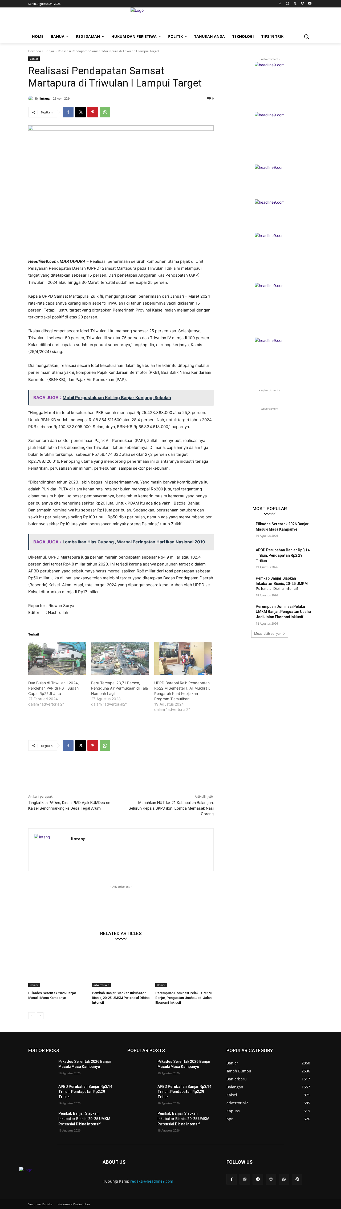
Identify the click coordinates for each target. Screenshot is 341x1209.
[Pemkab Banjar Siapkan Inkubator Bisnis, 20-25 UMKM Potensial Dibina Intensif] (121, 966)
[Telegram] (258, 1179)
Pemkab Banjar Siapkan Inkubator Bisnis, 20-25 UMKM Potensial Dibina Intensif (120, 998)
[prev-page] (31, 1015)
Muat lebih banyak (267, 633)
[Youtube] (310, 4)
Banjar (49, 51)
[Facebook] (280, 4)
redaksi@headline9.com (151, 1181)
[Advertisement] (125, 771)
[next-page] (40, 1015)
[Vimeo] (302, 4)
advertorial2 (101, 985)
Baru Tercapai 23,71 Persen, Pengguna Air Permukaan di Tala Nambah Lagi (119, 688)
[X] (295, 4)
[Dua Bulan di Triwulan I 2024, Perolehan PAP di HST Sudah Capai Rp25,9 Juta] (57, 658)
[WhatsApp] (105, 112)
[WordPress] (297, 1179)
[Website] (271, 1179)
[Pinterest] (92, 112)
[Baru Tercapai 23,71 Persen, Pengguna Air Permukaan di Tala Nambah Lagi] (120, 658)
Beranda (34, 51)
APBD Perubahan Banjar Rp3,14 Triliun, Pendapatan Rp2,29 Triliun (283, 555)
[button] (306, 36)
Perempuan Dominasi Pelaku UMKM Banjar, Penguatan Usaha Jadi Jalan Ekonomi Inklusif (183, 998)
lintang (44, 98)
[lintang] (31, 98)
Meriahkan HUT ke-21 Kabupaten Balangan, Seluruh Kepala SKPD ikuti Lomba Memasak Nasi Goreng (171, 808)
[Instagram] (288, 4)
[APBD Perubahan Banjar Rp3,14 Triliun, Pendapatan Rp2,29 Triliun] (239, 557)
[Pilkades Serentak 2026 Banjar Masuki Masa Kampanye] (57, 966)
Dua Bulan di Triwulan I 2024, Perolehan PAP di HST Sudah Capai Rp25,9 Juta (53, 688)
